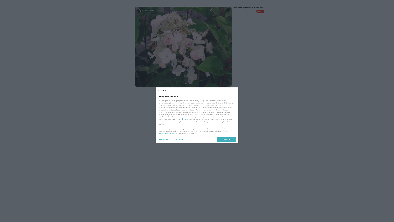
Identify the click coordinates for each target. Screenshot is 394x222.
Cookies (171, 133)
